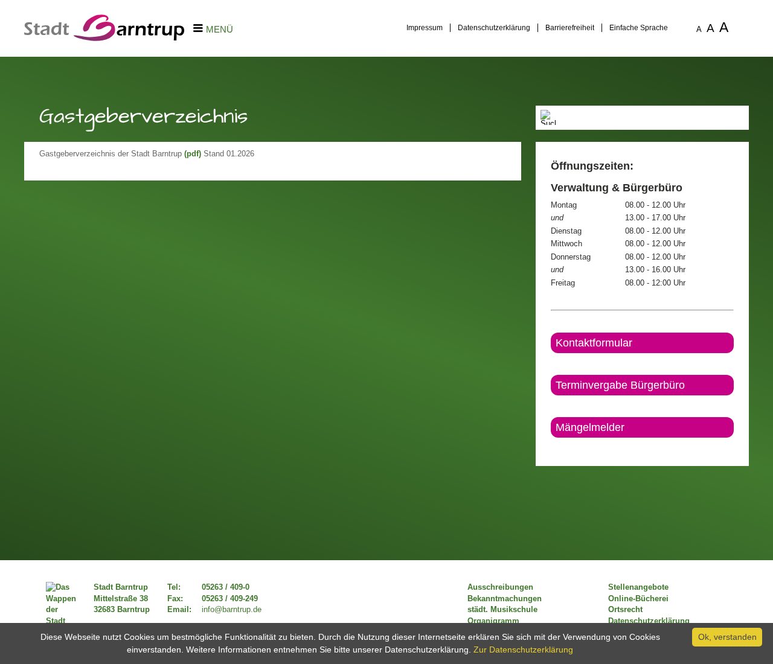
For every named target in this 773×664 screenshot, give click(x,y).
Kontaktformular (594, 342)
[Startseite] (104, 38)
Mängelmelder (590, 427)
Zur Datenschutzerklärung (523, 649)
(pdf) (192, 154)
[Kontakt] (552, 448)
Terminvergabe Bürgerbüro (620, 385)
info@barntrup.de (231, 609)
